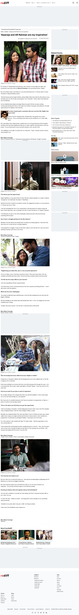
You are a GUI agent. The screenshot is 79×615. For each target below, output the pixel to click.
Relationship (14, 600)
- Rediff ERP (36, 587)
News (32, 2)
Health (12, 595)
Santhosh (3, 236)
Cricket (58, 584)
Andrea (11, 312)
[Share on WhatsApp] (32, 612)
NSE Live (2, 597)
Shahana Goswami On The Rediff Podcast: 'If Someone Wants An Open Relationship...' (64, 127)
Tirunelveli (43, 139)
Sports (58, 582)
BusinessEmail (44, 2)
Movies (6, 31)
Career (12, 599)
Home (27, 2)
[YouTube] (43, 612)
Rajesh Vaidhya (25, 437)
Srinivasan (31, 437)
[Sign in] (77, 3)
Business (59, 578)
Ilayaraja (3, 521)
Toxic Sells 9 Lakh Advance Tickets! (61, 122)
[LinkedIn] (46, 612)
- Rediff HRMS (37, 584)
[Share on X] (35, 612)
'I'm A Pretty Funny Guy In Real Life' (61, 125)
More (53, 2)
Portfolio (2, 602)
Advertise (16, 609)
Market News (3, 599)
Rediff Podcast (60, 591)
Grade (19, 437)
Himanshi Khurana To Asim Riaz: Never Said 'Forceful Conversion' (63, 131)
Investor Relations (40, 609)
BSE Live (2, 595)
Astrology (59, 589)
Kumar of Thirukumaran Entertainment (20, 139)
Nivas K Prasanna (5, 139)
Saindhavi (8, 236)
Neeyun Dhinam (5, 312)
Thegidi (38, 139)
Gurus (48, 2)
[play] (64, 156)
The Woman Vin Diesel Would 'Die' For (62, 120)
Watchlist (3, 600)
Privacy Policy (23, 609)
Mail (29, 2)
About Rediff (10, 609)
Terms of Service (30, 609)
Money (38, 2)
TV (50, 2)
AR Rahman (33, 139)
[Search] (73, 3)
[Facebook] (38, 612)
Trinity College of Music (11, 437)
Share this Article (45, 38)
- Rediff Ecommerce (38, 582)
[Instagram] (41, 612)
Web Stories (55, 149)
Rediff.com (57, 609)
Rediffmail (36, 576)
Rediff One (36, 578)
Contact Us (47, 609)
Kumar (13, 236)
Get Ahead (59, 586)
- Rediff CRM (36, 586)
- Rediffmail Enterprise (38, 580)
